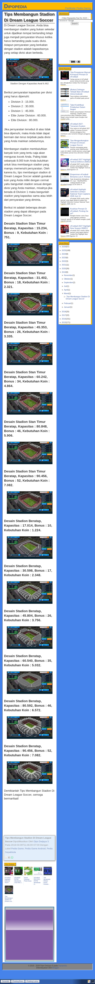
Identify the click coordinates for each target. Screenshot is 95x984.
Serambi (5, 981)
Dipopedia (15, 6)
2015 (64, 322)
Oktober (67, 279)
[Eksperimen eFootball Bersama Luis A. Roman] (65, 181)
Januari (67, 307)
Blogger (55, 968)
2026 (64, 247)
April (66, 290)
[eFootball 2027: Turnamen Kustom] (65, 131)
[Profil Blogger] (89, 982)
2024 (64, 254)
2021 (64, 265)
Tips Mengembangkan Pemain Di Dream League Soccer (79, 143)
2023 (64, 258)
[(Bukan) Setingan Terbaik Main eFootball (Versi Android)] (65, 96)
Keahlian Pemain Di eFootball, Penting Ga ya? (79, 211)
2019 (64, 272)
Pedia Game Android (35, 848)
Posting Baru (18, 981)
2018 (64, 312)
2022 (64, 261)
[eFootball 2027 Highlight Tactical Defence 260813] (65, 166)
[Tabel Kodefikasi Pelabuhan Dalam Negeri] (65, 112)
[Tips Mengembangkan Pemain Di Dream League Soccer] (65, 147)
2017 (64, 315)
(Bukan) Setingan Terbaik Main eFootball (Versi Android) (79, 92)
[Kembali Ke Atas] (93, 982)
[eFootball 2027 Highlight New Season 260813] (65, 233)
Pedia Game (17, 848)
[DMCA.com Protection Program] (74, 62)
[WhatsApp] (12, 857)
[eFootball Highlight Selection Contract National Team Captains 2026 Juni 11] (65, 196)
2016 (64, 319)
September (68, 282)
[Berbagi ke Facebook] (9, 857)
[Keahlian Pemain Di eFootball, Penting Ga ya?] (65, 215)
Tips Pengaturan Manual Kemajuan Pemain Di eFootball (80, 74)
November (68, 275)
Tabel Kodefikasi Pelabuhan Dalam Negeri (77, 107)
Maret (66, 293)
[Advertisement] (29, 817)
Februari (67, 303)
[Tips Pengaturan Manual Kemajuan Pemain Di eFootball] (65, 79)
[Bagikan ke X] (6, 857)
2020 (64, 269)
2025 (64, 250)
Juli (65, 286)
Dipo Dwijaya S (41, 841)
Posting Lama (32, 981)
